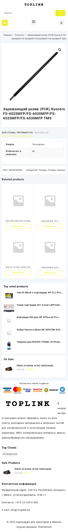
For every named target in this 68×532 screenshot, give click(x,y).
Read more (18, 226)
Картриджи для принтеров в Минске (38, 522)
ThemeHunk (45, 527)
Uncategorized (10, 454)
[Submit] (60, 13)
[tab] (18, 133)
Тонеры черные (56, 170)
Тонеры (43, 170)
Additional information (17, 132)
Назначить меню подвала (34, 383)
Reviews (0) (42, 132)
